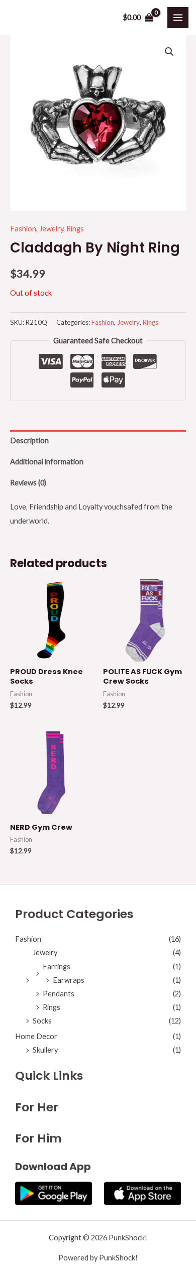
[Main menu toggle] (177, 17)
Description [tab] (29, 440)
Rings (75, 228)
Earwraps (68, 980)
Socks (42, 1020)
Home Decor (36, 1036)
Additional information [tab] (46, 461)
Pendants (58, 993)
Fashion (23, 228)
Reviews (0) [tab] (28, 482)
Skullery (45, 1050)
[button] (169, 52)
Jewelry (51, 228)
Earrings (56, 966)
